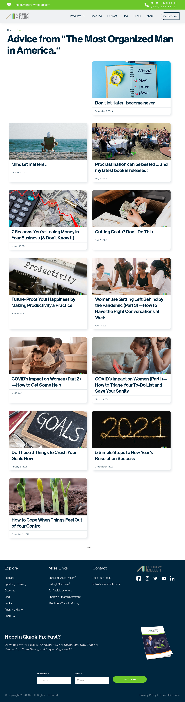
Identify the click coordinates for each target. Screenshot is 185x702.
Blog (125, 16)
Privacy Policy (148, 695)
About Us (10, 616)
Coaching (10, 590)
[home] (17, 16)
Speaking (96, 16)
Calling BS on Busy (59, 584)
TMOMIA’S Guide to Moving (64, 603)
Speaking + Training (15, 584)
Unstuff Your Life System (62, 577)
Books (137, 16)
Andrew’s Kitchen (14, 609)
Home (10, 30)
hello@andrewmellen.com (106, 584)
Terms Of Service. (169, 695)
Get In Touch (170, 16)
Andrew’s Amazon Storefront (65, 597)
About (150, 16)
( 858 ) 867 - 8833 (101, 577)
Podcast (112, 16)
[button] (77, 16)
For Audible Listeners (60, 590)
